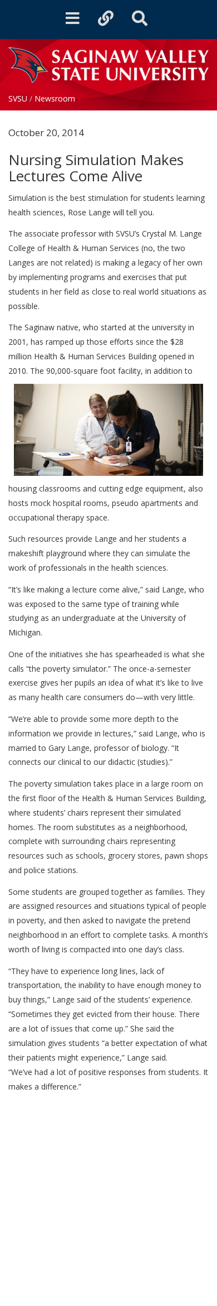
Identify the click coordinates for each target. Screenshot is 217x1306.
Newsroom (54, 98)
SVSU (17, 98)
